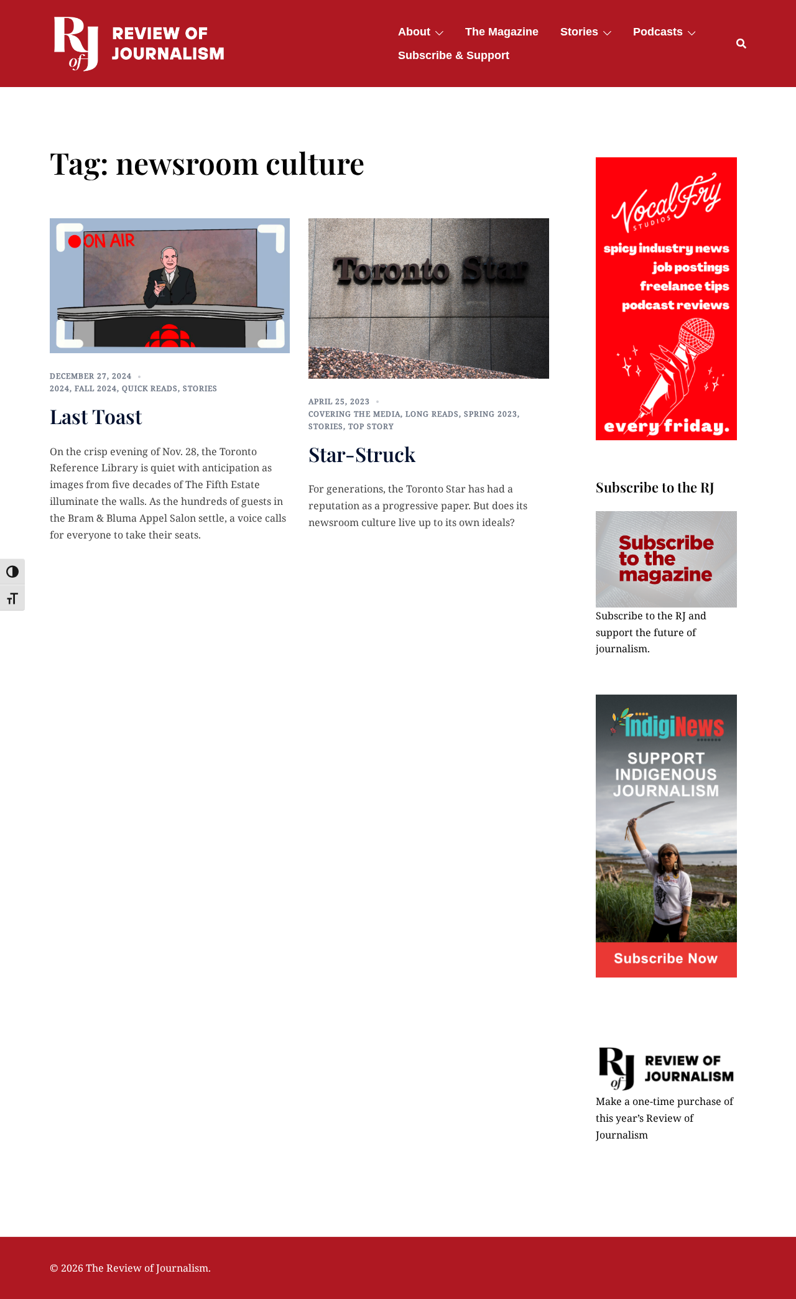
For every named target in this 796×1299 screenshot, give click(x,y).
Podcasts (658, 31)
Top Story (371, 426)
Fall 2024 (96, 388)
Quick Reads (150, 388)
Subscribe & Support (453, 55)
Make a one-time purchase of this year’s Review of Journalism (664, 1118)
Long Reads (432, 414)
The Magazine (502, 31)
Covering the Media (354, 414)
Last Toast (96, 415)
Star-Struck (361, 453)
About (414, 31)
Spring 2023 (490, 414)
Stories (579, 31)
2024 (60, 388)
